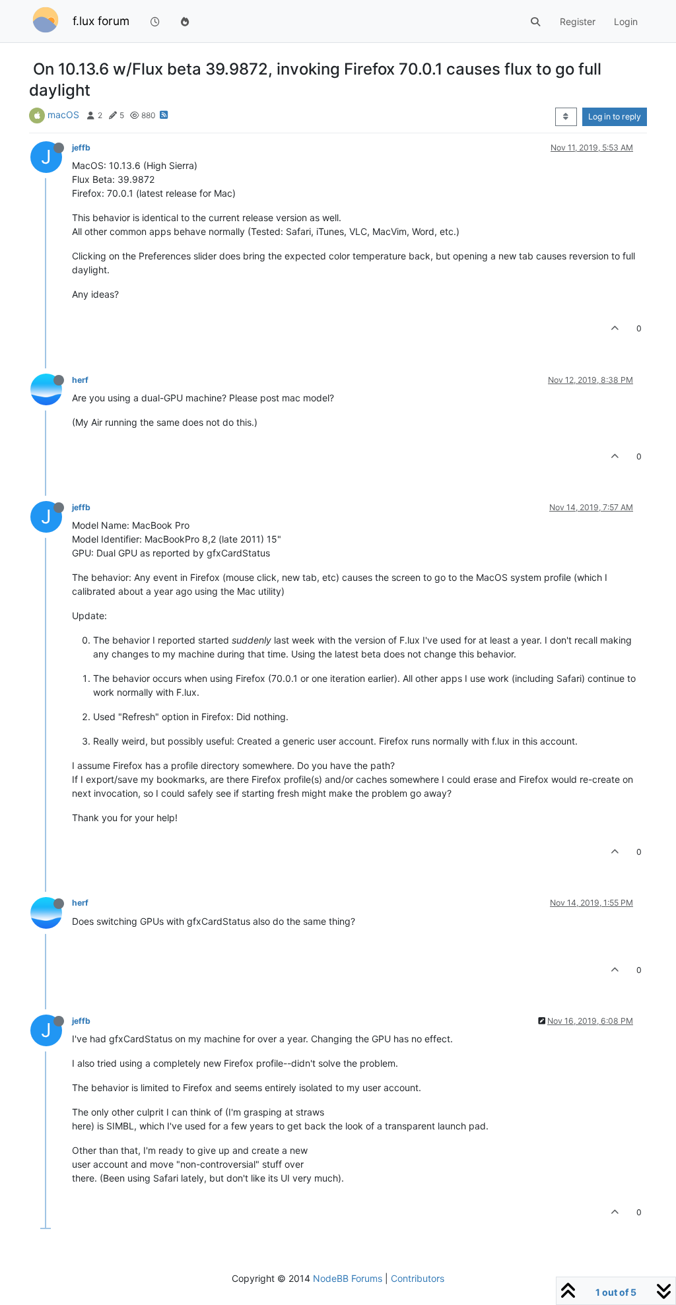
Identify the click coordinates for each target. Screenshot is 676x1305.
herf (80, 380)
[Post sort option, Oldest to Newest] (566, 117)
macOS (63, 114)
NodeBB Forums (347, 1278)
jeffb (81, 147)
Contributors (417, 1278)
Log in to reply (614, 116)
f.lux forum (101, 21)
